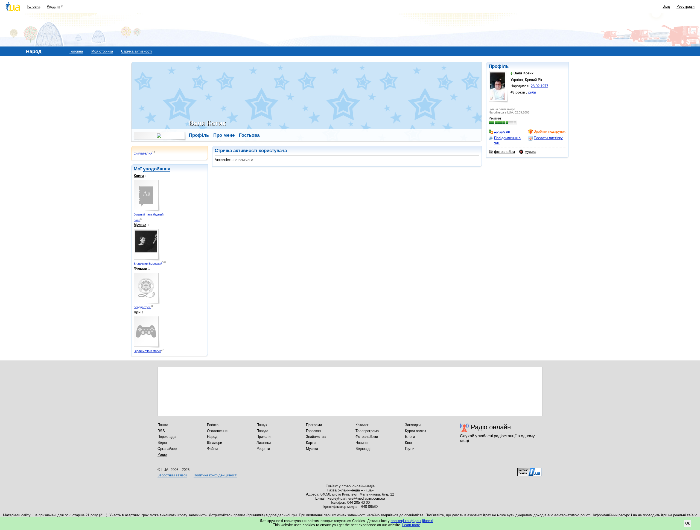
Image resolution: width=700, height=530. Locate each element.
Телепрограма (367, 431)
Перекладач (167, 437)
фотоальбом (504, 152)
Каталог (362, 425)
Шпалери (214, 443)
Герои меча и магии (147, 351)
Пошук (261, 425)
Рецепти (263, 449)
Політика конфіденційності (215, 475)
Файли (212, 449)
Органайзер (167, 449)
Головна (33, 6)
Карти (311, 443)
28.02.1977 (539, 86)
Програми (314, 425)
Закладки (413, 425)
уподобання (156, 168)
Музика (140, 225)
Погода (262, 431)
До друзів (502, 131)
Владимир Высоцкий (148, 263)
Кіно (408, 443)
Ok (687, 523)
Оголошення (217, 431)
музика (530, 152)
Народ (212, 437)
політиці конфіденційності (412, 521)
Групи (409, 449)
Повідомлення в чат (507, 140)
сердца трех (142, 307)
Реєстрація (685, 6)
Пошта (163, 425)
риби (532, 92)
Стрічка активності (136, 51)
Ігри (137, 312)
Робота (212, 425)
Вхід (666, 6)
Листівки (263, 443)
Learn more (411, 525)
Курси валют (415, 431)
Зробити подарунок (549, 131)
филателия (143, 153)
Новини (361, 443)
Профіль (499, 66)
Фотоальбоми (366, 437)
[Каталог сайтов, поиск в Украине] (529, 470)
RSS (161, 431)
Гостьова (249, 135)
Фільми (140, 268)
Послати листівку (548, 138)
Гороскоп (313, 431)
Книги (139, 176)
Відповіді (363, 449)
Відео (162, 443)
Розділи (53, 6)
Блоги (410, 437)
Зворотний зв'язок (172, 475)
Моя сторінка (102, 51)
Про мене (224, 135)
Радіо (162, 454)
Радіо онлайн (491, 427)
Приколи (263, 437)
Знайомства (316, 437)
